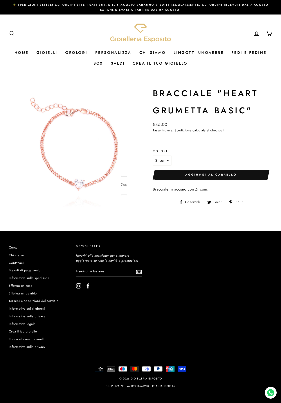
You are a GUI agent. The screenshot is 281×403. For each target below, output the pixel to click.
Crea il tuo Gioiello (160, 63)
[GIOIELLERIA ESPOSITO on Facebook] (88, 286)
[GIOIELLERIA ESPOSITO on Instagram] (78, 286)
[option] (140, 7)
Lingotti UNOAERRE (199, 52)
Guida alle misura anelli (27, 339)
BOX (98, 63)
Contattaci (16, 263)
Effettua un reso (20, 285)
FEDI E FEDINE (249, 52)
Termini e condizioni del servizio (34, 301)
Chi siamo (16, 255)
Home (21, 52)
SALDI (118, 63)
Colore (161, 151)
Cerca (13, 247)
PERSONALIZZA (113, 52)
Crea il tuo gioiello (23, 331)
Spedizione (183, 130)
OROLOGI (76, 52)
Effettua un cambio (23, 293)
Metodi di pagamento (25, 270)
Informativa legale (22, 324)
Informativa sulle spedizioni (29, 278)
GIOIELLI (46, 52)
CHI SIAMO (152, 52)
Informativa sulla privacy (27, 316)
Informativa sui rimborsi (27, 308)
